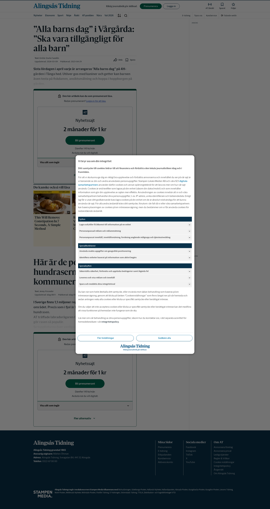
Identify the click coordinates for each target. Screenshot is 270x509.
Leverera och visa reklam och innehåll (97, 277)
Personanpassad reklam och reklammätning (100, 231)
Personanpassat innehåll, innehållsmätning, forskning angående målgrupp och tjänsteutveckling (124, 237)
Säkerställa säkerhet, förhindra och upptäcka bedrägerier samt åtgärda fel (114, 271)
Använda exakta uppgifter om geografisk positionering (105, 251)
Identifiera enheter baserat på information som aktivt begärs (108, 257)
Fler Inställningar (105, 337)
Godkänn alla (164, 337)
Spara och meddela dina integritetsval (97, 284)
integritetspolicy (110, 321)
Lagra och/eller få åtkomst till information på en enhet (105, 224)
